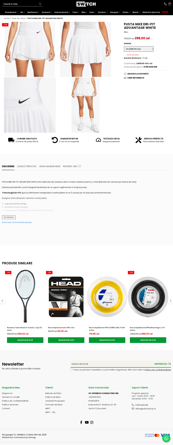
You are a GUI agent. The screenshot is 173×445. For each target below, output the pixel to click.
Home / (7, 18)
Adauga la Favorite (138, 73)
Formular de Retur (53, 404)
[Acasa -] (86, 4)
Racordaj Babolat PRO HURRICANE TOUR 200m (107, 329)
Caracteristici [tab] (26, 166)
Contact (6, 408)
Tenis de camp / (19, 18)
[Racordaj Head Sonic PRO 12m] (66, 297)
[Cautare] (40, 4)
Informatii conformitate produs (17, 222)
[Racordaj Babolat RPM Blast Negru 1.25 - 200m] (148, 297)
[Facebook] (81, 422)
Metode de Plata (53, 393)
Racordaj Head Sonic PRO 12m (61, 327)
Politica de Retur (53, 397)
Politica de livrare (10, 404)
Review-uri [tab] (72, 166)
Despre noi (7, 393)
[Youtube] (86, 422)
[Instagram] (91, 422)
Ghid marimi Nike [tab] (49, 166)
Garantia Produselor (55, 401)
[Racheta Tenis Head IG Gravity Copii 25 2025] (25, 297)
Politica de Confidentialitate (157, 369)
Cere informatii (135, 77)
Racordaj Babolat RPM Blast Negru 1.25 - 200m (148, 329)
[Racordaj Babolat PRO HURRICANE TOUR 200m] (107, 297)
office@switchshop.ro (145, 408)
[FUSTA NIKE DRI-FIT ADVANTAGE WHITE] (29, 49)
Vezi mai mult (9, 217)
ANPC (47, 408)
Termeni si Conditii (11, 397)
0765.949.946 (141, 405)
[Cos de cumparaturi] (169, 4)
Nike (126, 32)
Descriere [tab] (8, 166)
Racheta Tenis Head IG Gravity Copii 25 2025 (24, 329)
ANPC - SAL (50, 412)
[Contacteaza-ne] (165, 4)
